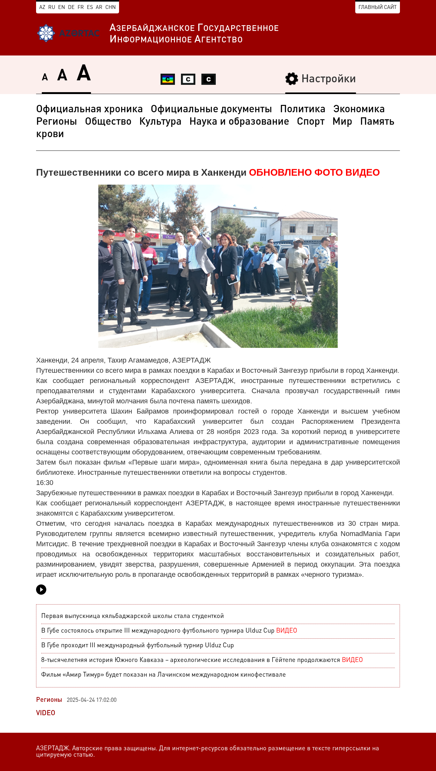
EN (61, 7)
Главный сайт (377, 7)
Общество (108, 122)
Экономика (359, 110)
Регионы (56, 122)
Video (45, 713)
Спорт (311, 122)
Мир (342, 122)
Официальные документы (211, 110)
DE (71, 7)
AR (99, 7)
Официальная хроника (89, 110)
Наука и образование (239, 122)
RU (51, 7)
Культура (160, 122)
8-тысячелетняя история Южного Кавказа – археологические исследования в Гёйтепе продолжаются (202, 660)
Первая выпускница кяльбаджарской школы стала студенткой (132, 616)
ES (90, 7)
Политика (303, 110)
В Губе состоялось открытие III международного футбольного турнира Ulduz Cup (169, 631)
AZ (42, 7)
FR (81, 7)
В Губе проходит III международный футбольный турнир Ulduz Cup (137, 645)
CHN (110, 7)
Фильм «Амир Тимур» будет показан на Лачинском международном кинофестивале (163, 675)
